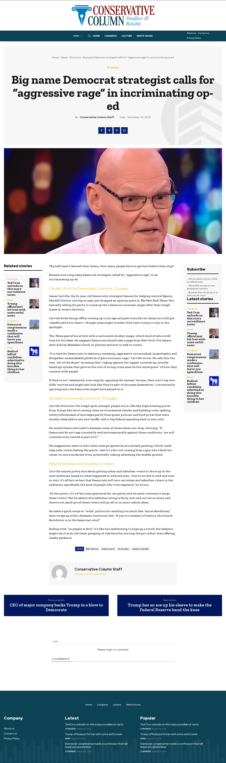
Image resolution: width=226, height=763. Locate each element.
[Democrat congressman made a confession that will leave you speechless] (34, 324)
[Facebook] (101, 130)
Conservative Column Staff (97, 117)
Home (55, 57)
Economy (75, 57)
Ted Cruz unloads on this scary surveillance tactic (16, 289)
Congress (12, 279)
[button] (89, 35)
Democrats (108, 549)
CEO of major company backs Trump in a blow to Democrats (56, 607)
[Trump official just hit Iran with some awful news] (34, 303)
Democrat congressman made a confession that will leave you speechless (17, 333)
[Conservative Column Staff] (61, 573)
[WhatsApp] (124, 130)
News (64, 57)
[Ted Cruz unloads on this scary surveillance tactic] (34, 283)
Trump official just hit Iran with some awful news (16, 309)
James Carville (140, 549)
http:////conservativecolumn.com (91, 574)
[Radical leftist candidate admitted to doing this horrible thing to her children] (34, 351)
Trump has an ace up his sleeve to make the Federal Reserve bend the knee (170, 607)
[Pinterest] (116, 130)
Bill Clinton (92, 549)
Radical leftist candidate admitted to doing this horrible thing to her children (15, 361)
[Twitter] (109, 130)
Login (55, 641)
